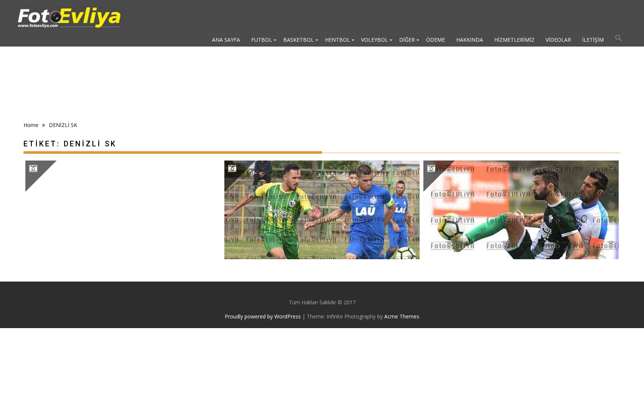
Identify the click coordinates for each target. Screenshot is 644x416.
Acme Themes (401, 316)
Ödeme (435, 39)
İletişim (593, 39)
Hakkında (469, 39)
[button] (618, 40)
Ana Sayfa (226, 39)
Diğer (407, 39)
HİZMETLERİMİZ (514, 39)
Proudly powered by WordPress (263, 316)
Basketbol (298, 39)
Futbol (261, 39)
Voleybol (374, 39)
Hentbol (337, 39)
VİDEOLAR (558, 39)
